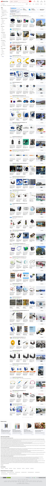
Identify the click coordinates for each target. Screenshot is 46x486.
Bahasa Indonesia (40, 481)
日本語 (29, 481)
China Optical (6, 468)
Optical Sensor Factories (23, 472)
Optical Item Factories (3, 472)
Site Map (24, 479)
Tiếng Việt (37, 481)
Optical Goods (31, 468)
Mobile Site (27, 479)
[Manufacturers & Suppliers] (4, 1)
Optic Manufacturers (37, 472)
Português (11, 481)
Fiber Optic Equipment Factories (10, 472)
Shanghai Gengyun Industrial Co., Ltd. (17, 283)
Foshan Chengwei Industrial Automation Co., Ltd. (19, 390)
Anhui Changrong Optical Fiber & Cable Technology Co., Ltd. (20, 15)
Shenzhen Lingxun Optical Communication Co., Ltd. (19, 42)
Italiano (18, 481)
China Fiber (2, 468)
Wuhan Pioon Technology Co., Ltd (16, 82)
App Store (4, 477)
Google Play (8, 477)
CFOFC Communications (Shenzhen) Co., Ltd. (18, 230)
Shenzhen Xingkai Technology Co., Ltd (17, 216)
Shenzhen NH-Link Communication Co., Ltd (18, 323)
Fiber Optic (14, 468)
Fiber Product (10, 468)
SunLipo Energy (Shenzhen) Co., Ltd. (17, 350)
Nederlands (23, 481)
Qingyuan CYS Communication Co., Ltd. (17, 377)
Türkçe (35, 481)
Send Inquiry (42, 15)
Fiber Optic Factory (19, 2)
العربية (25, 481)
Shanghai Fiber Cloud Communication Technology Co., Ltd (20, 163)
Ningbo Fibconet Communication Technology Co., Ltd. (19, 122)
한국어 (27, 481)
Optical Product (27, 468)
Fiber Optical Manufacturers (31, 472)
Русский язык (16, 481)
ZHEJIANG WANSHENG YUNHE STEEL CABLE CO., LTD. (19, 203)
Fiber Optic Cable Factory (24, 2)
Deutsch (20, 481)
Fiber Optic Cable (19, 468)
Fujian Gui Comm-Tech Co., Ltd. (16, 55)
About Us (19, 479)
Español (8, 481)
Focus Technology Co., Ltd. (23, 483)
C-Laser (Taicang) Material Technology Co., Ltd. (18, 243)
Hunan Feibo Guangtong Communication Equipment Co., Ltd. (20, 310)
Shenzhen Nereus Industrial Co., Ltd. (17, 136)
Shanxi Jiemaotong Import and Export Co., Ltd (18, 270)
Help (22, 479)
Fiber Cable (23, 468)
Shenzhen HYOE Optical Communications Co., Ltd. (19, 95)
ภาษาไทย (33, 481)
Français (13, 481)
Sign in (44, 1)
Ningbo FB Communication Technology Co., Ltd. (18, 176)
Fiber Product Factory (15, 2)
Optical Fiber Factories (17, 472)
